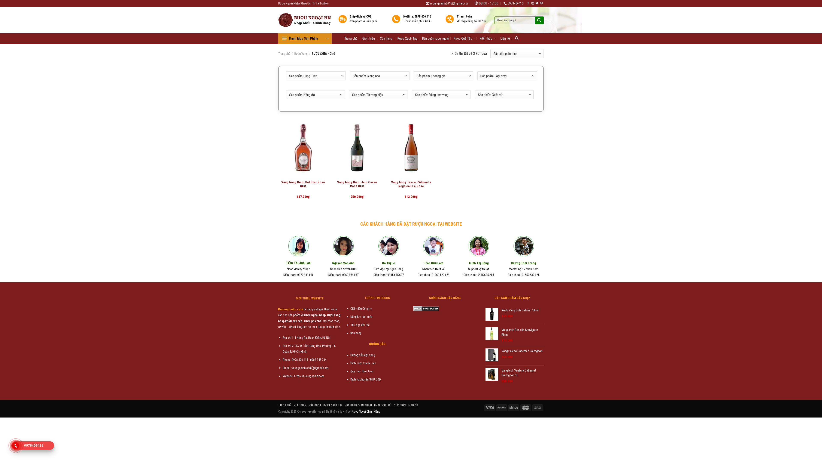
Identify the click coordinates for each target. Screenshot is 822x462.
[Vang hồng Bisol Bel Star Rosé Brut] (303, 148)
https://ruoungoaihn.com (309, 376)
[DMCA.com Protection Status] (426, 308)
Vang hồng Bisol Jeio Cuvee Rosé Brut (357, 184)
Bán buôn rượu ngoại (435, 38)
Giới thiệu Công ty (361, 308)
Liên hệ (505, 38)
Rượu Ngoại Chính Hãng (366, 411)
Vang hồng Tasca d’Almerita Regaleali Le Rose (411, 184)
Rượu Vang (301, 53)
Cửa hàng (386, 38)
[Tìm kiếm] (516, 38)
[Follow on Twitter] (537, 3)
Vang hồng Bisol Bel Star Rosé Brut (303, 184)
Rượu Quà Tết (463, 38)
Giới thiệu (368, 38)
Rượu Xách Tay (407, 38)
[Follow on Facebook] (528, 3)
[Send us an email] (541, 3)
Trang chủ (350, 38)
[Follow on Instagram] (532, 3)
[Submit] (539, 20)
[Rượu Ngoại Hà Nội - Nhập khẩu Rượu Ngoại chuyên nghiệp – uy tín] (305, 20)
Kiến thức (486, 38)
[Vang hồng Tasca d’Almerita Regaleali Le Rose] (411, 148)
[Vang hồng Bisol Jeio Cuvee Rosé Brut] (357, 148)
